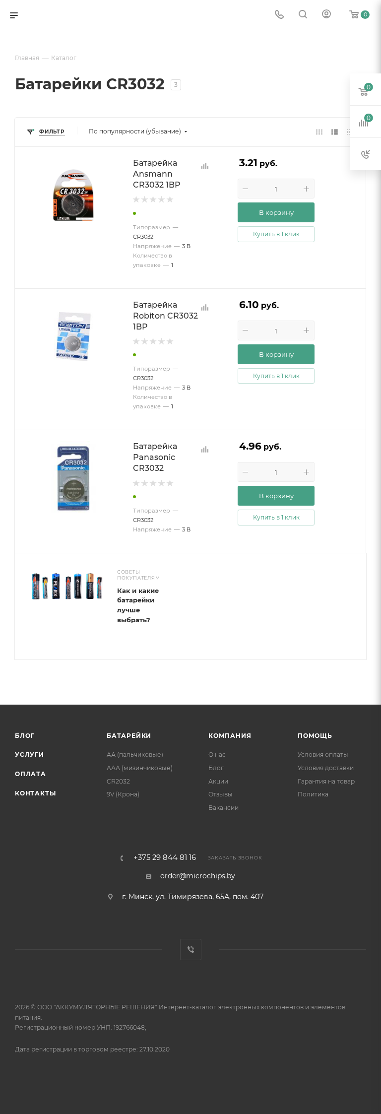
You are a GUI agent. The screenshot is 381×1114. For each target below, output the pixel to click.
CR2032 (118, 781)
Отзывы (220, 794)
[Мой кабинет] (326, 15)
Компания (229, 735)
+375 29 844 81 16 (164, 857)
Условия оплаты (323, 754)
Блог (24, 735)
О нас (217, 754)
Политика (313, 794)
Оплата (30, 774)
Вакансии (223, 807)
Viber (190, 949)
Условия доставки (326, 768)
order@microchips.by (197, 875)
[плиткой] (319, 131)
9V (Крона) (123, 794)
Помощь (315, 735)
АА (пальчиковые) (135, 754)
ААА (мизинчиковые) (140, 768)
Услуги (29, 754)
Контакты (35, 793)
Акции (218, 781)
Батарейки (129, 735)
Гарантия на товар (326, 781)
